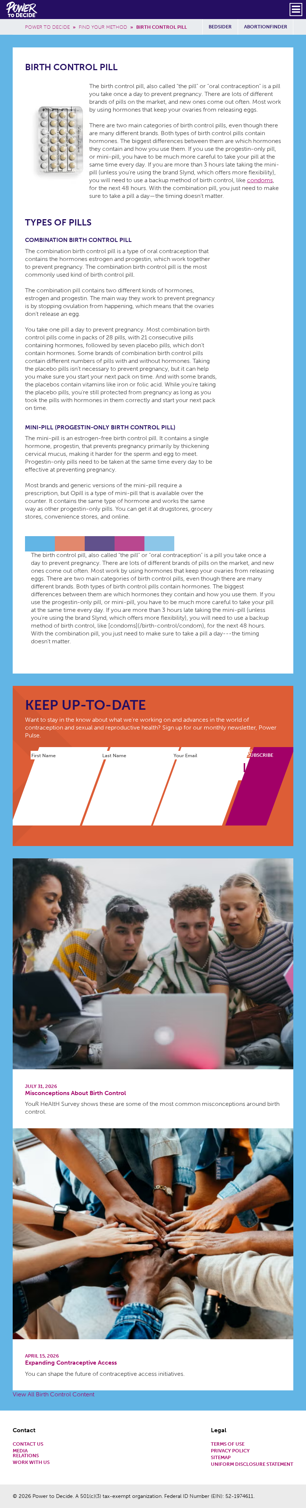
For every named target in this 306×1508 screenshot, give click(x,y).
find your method (103, 27)
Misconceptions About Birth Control (75, 1093)
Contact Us (28, 1444)
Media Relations (26, 1453)
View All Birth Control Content (53, 1394)
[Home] (22, 9)
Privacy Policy (230, 1451)
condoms (260, 180)
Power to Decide (47, 27)
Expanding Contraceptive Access (71, 1362)
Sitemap (221, 1457)
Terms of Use (227, 1444)
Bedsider (220, 26)
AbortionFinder (265, 26)
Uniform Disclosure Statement (252, 1464)
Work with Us (31, 1462)
